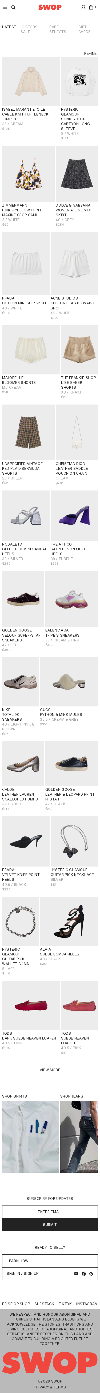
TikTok (65, 1304)
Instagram (87, 1304)
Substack (44, 1304)
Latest (9, 27)
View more (50, 1070)
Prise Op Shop (16, 1304)
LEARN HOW (18, 1261)
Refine (90, 54)
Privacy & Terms (50, 1387)
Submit (50, 1225)
